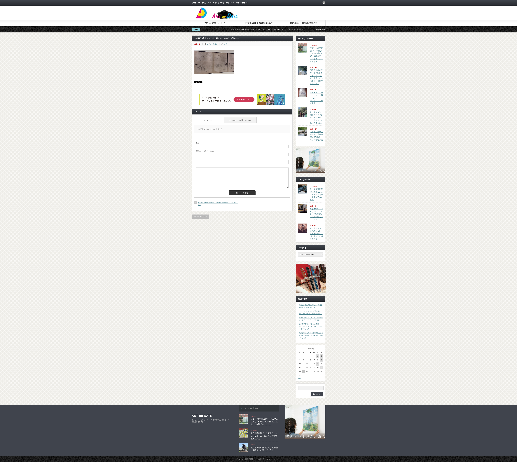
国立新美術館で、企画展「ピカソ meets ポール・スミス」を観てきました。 (265, 436)
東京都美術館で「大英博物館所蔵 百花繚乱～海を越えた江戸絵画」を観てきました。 (311, 335)
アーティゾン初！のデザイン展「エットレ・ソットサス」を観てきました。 (316, 117)
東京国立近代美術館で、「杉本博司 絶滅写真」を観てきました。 (316, 137)
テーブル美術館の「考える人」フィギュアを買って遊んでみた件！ (316, 194)
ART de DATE (202, 416)
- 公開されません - (205, 151)
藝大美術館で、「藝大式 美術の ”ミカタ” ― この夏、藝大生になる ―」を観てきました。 (311, 326)
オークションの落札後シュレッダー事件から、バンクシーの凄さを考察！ (316, 233)
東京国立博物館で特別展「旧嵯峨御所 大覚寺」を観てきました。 (218, 203)
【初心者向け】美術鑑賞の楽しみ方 (303, 23)
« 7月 (299, 378)
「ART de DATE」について (214, 23)
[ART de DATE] (223, 19)
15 (318, 364)
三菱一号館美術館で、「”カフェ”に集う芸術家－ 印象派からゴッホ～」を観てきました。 (264, 421)
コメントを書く (212, 44)
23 (321, 367)
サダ (225, 44)
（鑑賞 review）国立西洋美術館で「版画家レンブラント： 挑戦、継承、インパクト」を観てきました (231, 29)
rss (323, 2)
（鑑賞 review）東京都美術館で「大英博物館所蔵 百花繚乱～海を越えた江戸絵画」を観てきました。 (316, 29)
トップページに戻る (200, 216)
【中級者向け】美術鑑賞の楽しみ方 (258, 23)
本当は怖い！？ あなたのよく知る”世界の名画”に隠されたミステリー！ (316, 214)
